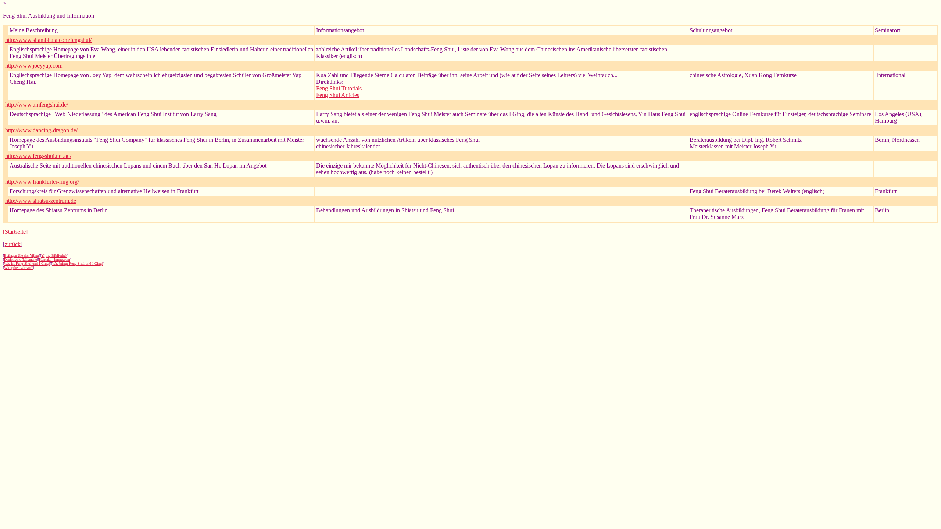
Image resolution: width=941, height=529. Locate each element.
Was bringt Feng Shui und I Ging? (77, 264)
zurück (13, 244)
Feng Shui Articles (337, 95)
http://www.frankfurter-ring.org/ (42, 182)
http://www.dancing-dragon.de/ (41, 130)
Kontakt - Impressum (54, 260)
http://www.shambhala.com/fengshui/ (48, 40)
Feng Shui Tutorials (339, 88)
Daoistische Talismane (20, 260)
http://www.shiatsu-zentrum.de (40, 201)
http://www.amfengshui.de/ (36, 104)
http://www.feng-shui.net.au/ (38, 156)
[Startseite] (15, 231)
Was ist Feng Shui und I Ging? (27, 264)
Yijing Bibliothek (54, 255)
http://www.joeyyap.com (33, 65)
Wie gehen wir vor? (18, 268)
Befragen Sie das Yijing (21, 255)
